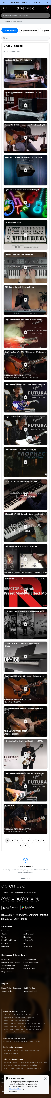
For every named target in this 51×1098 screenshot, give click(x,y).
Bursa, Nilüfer (7, 1065)
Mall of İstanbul (23, 1032)
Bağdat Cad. (31, 1018)
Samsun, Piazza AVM (34, 1068)
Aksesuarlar (27, 946)
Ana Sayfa (7, 22)
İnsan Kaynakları (29, 959)
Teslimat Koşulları (8, 966)
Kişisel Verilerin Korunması (11, 988)
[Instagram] (22, 899)
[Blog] (37, 899)
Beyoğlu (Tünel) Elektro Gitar (36, 1023)
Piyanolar (5, 931)
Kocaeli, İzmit (33, 1065)
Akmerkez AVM (27, 1015)
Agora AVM (7, 1050)
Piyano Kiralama (7, 969)
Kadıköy (6, 1032)
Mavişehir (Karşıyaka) (10, 1053)
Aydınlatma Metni (30, 991)
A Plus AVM (7, 1015)
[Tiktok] (27, 899)
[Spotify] (32, 899)
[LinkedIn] (18, 899)
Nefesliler (27, 937)
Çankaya (36, 1050)
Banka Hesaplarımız (31, 962)
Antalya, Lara (41, 1062)
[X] (8, 899)
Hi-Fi (25, 943)
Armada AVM (7, 1041)
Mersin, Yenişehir (9, 1068)
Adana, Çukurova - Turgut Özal (13, 1062)
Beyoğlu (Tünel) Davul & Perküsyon (14, 1023)
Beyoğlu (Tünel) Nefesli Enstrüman (14, 1026)
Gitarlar (4, 934)
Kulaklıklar (5, 946)
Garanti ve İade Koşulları (10, 962)
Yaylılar (4, 937)
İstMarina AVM (37, 1029)
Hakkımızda (5, 959)
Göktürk (28, 1029)
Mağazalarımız (6, 972)
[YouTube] (13, 899)
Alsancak (15, 1050)
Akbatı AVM (16, 1015)
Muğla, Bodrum (21, 1068)
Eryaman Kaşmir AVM (21, 1041)
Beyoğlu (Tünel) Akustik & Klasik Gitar (15, 1020)
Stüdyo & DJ (28, 940)
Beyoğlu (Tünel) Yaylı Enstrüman (13, 1029)
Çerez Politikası (7, 991)
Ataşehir (36, 1015)
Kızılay (32, 1041)
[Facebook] (3, 899)
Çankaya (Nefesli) (26, 1050)
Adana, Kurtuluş (30, 1062)
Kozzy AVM (13, 1032)
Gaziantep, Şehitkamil (21, 1065)
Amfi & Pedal (28, 934)
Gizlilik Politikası (29, 988)
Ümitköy (38, 1041)
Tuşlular (26, 931)
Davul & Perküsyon (8, 940)
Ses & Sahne (6, 943)
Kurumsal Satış (29, 969)
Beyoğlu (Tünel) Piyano (34, 1026)
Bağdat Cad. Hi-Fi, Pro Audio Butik (14, 1018)
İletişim (26, 966)
